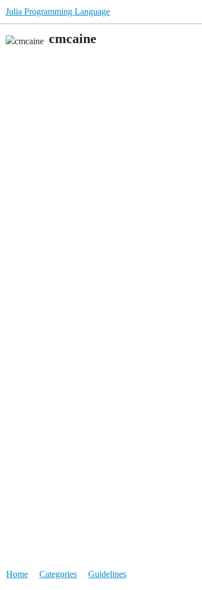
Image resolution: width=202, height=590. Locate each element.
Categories (58, 574)
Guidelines (107, 574)
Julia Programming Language (58, 11)
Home (17, 574)
